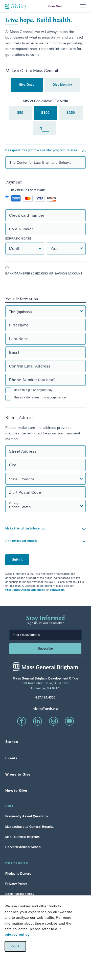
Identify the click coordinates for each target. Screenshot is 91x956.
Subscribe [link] (45, 648)
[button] (45, 541)
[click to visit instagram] (53, 721)
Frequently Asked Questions (25, 589)
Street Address (22, 451)
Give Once (27, 84)
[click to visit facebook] (21, 721)
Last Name (19, 339)
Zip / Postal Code (25, 492)
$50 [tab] (20, 113)
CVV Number (21, 229)
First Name (19, 325)
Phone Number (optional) (32, 380)
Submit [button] (17, 559)
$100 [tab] (45, 113)
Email (14, 352)
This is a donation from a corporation (39, 397)
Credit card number (26, 215)
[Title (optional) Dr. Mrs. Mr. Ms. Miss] (45, 311)
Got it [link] (15, 946)
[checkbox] (8, 390)
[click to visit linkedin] (37, 721)
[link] (11, 741)
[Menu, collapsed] (83, 6)
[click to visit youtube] (69, 721)
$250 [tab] (70, 113)
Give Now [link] (55, 6)
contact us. (57, 589)
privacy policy (17, 934)
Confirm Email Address (29, 366)
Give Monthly (62, 84)
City (12, 465)
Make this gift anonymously (32, 390)
